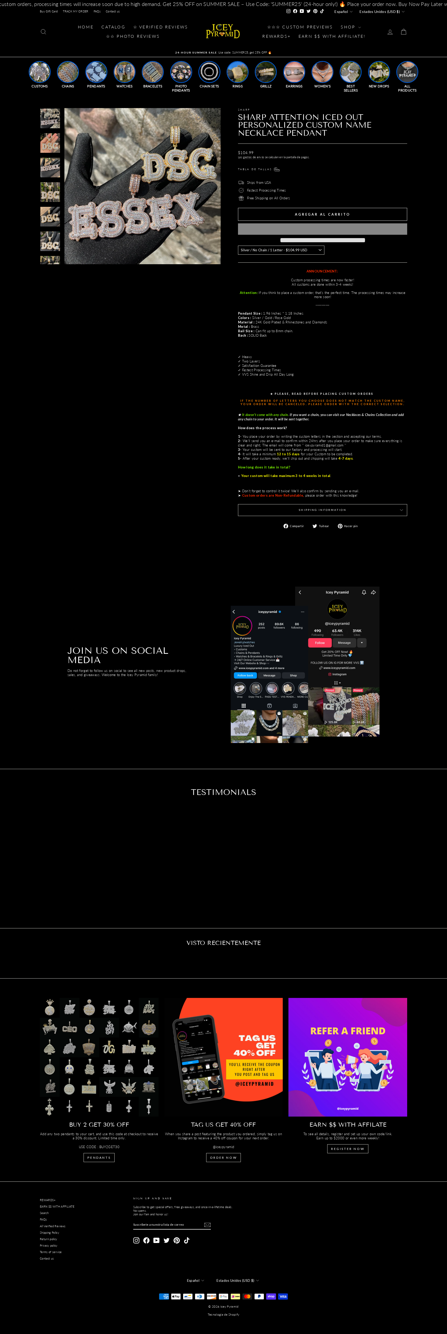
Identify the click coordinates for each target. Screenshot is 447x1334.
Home (86, 26)
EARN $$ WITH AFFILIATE (57, 1206)
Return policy (48, 1239)
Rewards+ (276, 36)
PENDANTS (99, 1157)
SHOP (349, 26)
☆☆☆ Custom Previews (300, 26)
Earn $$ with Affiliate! (332, 36)
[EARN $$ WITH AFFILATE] (347, 1057)
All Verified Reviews (53, 1226)
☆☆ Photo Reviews (133, 36)
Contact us (113, 11)
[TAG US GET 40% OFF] (223, 1057)
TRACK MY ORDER (75, 11)
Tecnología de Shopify (224, 1314)
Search (44, 1213)
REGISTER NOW (347, 1149)
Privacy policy (49, 1245)
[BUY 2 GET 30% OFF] (99, 1057)
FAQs (97, 11)
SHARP (244, 109)
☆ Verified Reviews (160, 26)
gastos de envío (253, 157)
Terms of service (51, 1252)
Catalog (113, 26)
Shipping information (322, 509)
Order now (223, 1157)
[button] (322, 229)
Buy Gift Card (49, 11)
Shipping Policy (49, 1232)
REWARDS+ (48, 1200)
